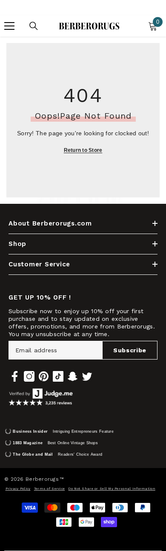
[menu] (9, 26)
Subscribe (129, 350)
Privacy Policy (18, 489)
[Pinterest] (43, 376)
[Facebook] (15, 376)
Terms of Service (49, 489)
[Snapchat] (72, 376)
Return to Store (83, 150)
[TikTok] (58, 376)
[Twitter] (87, 376)
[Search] (34, 26)
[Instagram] (29, 376)
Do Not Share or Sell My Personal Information (111, 489)
